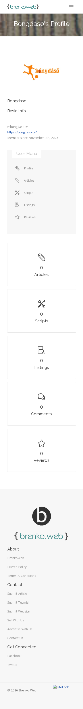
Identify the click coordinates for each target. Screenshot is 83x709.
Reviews (30, 217)
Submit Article (17, 593)
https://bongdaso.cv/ (22, 132)
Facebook (14, 656)
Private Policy (17, 567)
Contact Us (15, 638)
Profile (28, 168)
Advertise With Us (20, 629)
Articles (29, 180)
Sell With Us (15, 620)
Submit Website (18, 611)
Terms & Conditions (21, 576)
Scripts (28, 193)
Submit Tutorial (18, 602)
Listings (29, 205)
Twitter (12, 665)
